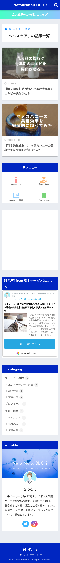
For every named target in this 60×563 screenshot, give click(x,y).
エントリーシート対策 (22, 384)
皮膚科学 (15, 430)
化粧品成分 (16, 423)
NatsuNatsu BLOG (31, 5)
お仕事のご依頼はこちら (30, 14)
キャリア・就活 (16, 200)
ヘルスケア (16, 417)
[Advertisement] (30, 240)
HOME (32, 549)
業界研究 (15, 397)
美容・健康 (44, 184)
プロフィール (44, 200)
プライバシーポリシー (29, 554)
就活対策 (15, 390)
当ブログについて (16, 184)
